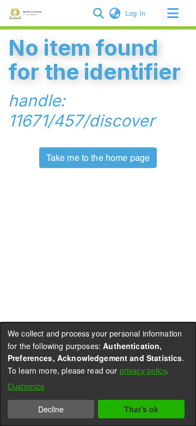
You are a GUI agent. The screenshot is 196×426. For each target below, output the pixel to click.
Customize (26, 386)
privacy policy (143, 370)
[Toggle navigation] (172, 13)
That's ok (141, 409)
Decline (51, 409)
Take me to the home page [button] (98, 157)
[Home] (27, 13)
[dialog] (98, 374)
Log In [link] (135, 13)
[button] (98, 13)
